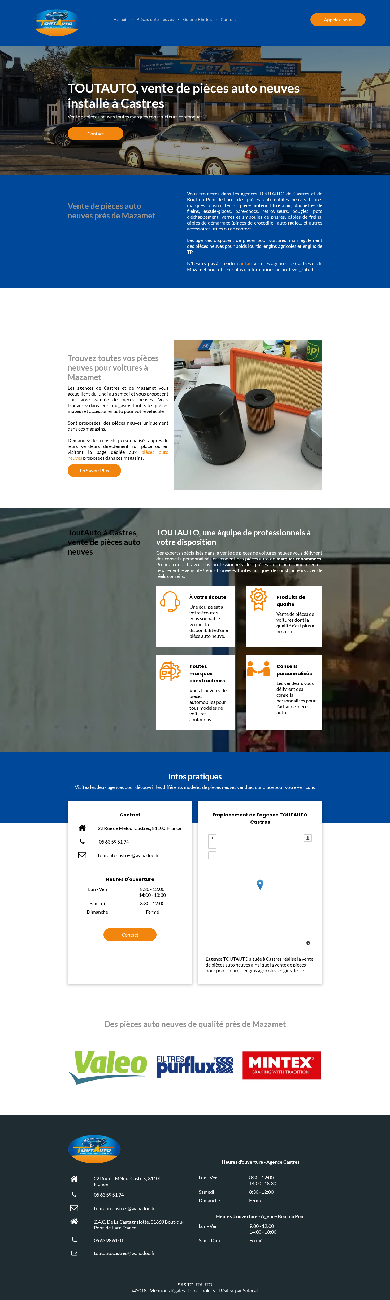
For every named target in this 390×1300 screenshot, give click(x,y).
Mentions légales (167, 1290)
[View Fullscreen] (212, 855)
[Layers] (307, 838)
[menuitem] (121, 19)
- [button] (212, 844)
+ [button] (212, 838)
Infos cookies (201, 1290)
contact (245, 263)
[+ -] (260, 890)
